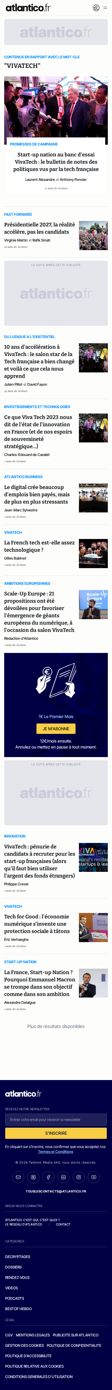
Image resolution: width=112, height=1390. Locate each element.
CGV (9, 1335)
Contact (63, 1224)
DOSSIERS (13, 1267)
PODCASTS (14, 1298)
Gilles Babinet (15, 558)
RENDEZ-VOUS (17, 1277)
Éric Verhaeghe (16, 939)
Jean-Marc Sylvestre (21, 510)
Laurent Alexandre (40, 179)
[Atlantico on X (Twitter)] (33, 1177)
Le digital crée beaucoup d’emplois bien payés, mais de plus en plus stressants (37, 494)
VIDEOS (11, 1288)
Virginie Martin (16, 240)
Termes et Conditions (55, 1151)
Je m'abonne (56, 728)
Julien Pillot (13, 384)
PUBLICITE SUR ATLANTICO (75, 1335)
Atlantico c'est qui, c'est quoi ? (32, 1220)
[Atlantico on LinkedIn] (64, 1177)
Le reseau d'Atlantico (23, 1224)
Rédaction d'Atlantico (21, 638)
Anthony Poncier (73, 179)
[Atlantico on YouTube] (94, 1177)
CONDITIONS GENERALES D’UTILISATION (39, 1376)
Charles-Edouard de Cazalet (27, 454)
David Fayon (37, 384)
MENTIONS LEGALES (33, 1335)
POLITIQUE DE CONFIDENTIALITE (74, 1345)
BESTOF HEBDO (18, 1308)
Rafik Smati (41, 240)
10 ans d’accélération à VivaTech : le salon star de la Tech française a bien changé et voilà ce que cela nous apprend (39, 361)
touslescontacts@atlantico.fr (56, 1191)
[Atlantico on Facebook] (48, 1177)
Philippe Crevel (16, 884)
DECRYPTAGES (17, 1256)
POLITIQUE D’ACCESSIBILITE (28, 1356)
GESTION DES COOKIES (24, 1345)
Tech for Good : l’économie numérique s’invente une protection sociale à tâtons (37, 923)
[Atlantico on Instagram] (79, 1177)
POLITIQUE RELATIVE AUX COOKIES (34, 1366)
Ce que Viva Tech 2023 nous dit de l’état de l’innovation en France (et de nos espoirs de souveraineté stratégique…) (38, 431)
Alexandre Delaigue (20, 1002)
